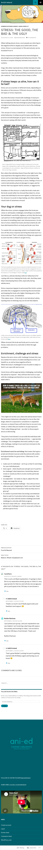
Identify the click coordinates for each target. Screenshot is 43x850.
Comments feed (6, 836)
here (26, 272)
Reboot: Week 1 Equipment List (12, 556)
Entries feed (5, 832)
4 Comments (32, 37)
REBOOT (26, 26)
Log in (3, 829)
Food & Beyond (6, 549)
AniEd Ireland (6, 2)
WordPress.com (6, 840)
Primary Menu (40, 2)
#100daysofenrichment (9, 26)
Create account (6, 825)
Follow (4, 706)
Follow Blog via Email (9, 691)
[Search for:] (21, 683)
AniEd (21, 26)
